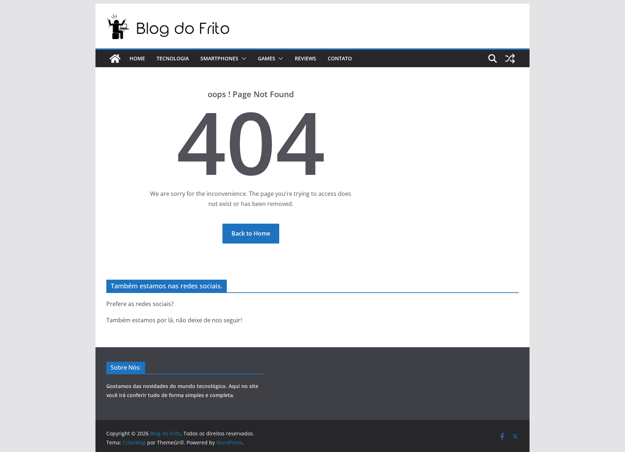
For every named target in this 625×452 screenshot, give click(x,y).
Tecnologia (173, 58)
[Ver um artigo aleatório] (510, 58)
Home (137, 58)
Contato (340, 58)
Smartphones (219, 58)
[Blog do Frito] (115, 58)
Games (266, 58)
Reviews (305, 58)
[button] (242, 58)
